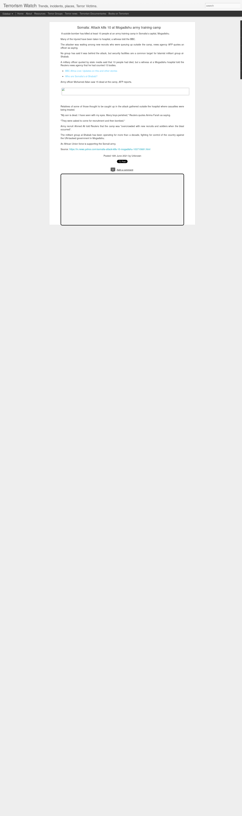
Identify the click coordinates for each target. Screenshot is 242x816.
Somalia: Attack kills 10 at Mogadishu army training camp (119, 27)
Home (20, 13)
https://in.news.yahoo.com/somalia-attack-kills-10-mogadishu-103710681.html (109, 149)
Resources (39, 13)
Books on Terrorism (118, 13)
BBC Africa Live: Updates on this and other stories (91, 70)
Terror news (71, 13)
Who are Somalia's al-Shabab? (81, 76)
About (29, 13)
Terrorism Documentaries (93, 13)
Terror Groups (55, 13)
